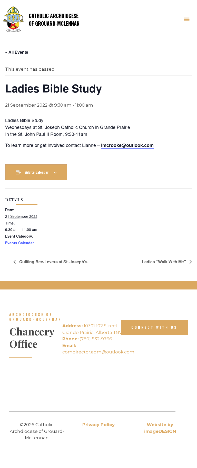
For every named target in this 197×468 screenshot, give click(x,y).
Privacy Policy (98, 424)
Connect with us (154, 327)
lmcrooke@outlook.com (127, 145)
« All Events (16, 52)
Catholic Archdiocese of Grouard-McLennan (54, 19)
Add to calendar (37, 172)
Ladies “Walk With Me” (164, 262)
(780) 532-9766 (87, 338)
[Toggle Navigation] (187, 19)
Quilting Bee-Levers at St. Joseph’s (52, 262)
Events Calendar (19, 242)
